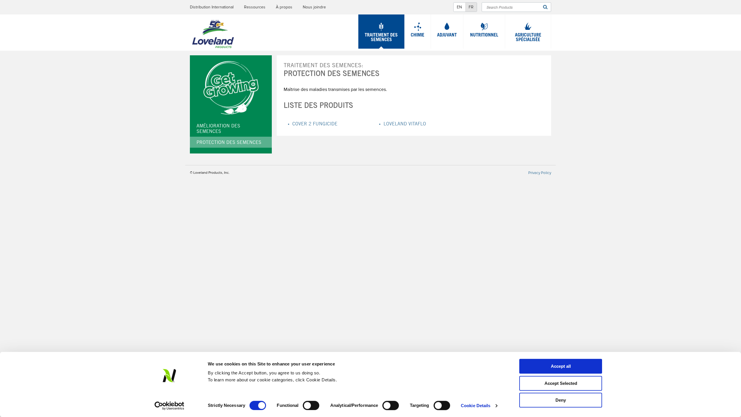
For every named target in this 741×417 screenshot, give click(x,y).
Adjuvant (447, 35)
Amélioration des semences (218, 129)
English (459, 7)
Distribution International (212, 7)
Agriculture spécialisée (528, 37)
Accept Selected (560, 383)
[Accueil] (213, 35)
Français (471, 7)
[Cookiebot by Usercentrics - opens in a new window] (169, 405)
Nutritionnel (484, 35)
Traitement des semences (381, 37)
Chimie (417, 35)
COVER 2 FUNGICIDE (315, 124)
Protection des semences (229, 142)
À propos (284, 7)
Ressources (254, 7)
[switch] (311, 405)
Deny (560, 400)
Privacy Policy (539, 173)
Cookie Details (475, 405)
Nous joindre (314, 7)
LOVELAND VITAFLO (405, 124)
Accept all (561, 366)
